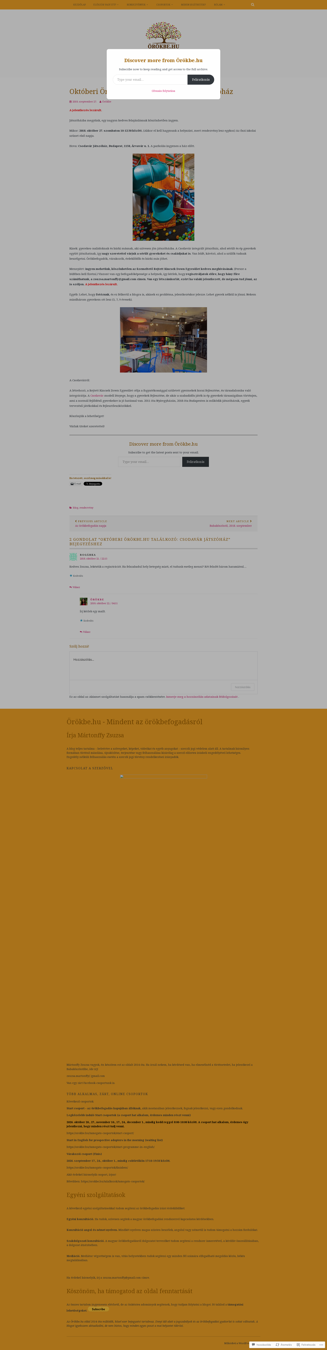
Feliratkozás (201, 79)
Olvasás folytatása (163, 91)
